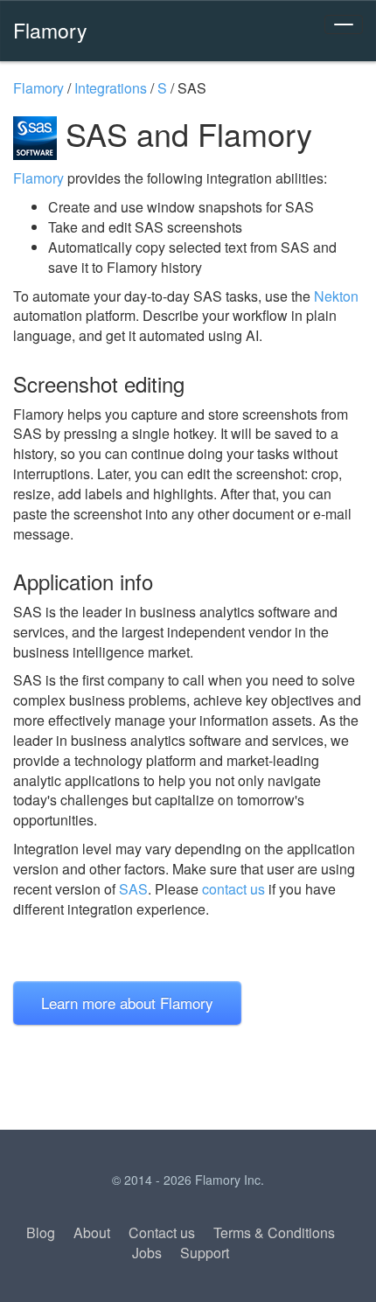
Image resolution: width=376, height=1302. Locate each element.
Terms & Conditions (274, 1232)
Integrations (110, 88)
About (91, 1232)
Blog (40, 1232)
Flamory (50, 30)
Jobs (147, 1253)
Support (204, 1253)
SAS (133, 889)
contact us (233, 889)
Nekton (336, 296)
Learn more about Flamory (127, 1002)
